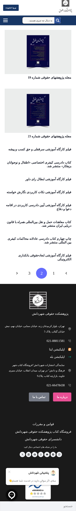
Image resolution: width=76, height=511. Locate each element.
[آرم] (65, 8)
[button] (9, 20)
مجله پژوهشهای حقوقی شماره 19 (49, 77)
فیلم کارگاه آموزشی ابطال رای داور (48, 179)
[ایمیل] (47, 454)
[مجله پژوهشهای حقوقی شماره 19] (38, 52)
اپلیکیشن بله (57, 356)
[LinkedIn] (28, 454)
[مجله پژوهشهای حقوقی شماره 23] (38, 111)
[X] (22, 454)
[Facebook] (34, 454)
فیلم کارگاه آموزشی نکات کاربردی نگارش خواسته (39, 192)
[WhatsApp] (41, 454)
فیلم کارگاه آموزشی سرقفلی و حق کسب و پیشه (39, 149)
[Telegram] (53, 454)
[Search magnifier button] (57, 20)
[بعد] (17, 273)
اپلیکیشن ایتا (57, 349)
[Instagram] (59, 454)
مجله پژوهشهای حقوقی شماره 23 (49, 136)
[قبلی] (65, 273)
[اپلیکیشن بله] (68, 357)
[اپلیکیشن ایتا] (68, 349)
